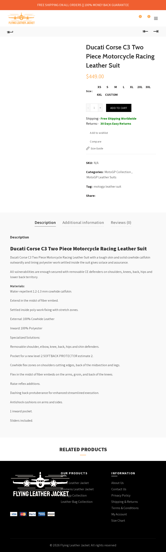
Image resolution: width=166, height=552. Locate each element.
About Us (117, 483)
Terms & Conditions (125, 508)
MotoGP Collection (117, 172)
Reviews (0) (121, 222)
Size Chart (118, 520)
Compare (95, 141)
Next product (156, 32)
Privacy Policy (120, 495)
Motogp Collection (74, 495)
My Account (119, 514)
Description (45, 222)
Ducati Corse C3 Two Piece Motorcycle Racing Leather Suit (78, 248)
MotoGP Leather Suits (101, 177)
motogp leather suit (107, 186)
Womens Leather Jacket (77, 489)
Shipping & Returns (124, 502)
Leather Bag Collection (77, 502)
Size (89, 91)
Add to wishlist (99, 133)
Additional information (83, 222)
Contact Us (118, 489)
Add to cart (118, 108)
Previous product (146, 32)
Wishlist (140, 16)
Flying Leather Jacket (75, 545)
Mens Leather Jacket (75, 483)
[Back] (10, 32)
